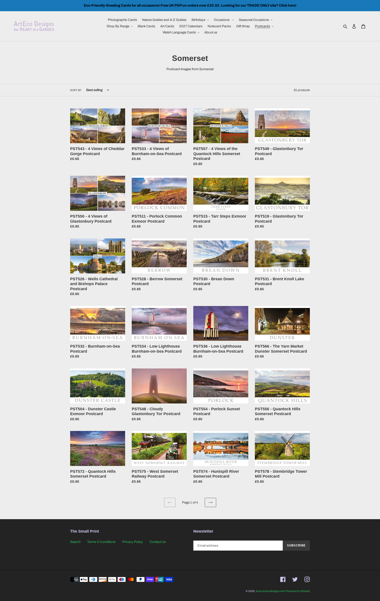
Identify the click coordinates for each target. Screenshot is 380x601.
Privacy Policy (132, 542)
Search (75, 542)
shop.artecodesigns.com (270, 591)
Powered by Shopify (298, 591)
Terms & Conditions (101, 542)
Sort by (76, 90)
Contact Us (158, 542)
